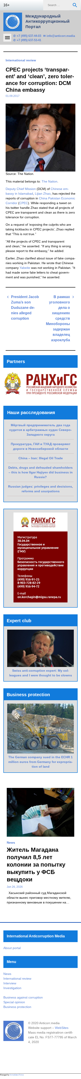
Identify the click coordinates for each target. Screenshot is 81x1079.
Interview (9, 983)
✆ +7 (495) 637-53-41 (27, 40)
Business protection (17, 1007)
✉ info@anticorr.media (59, 36)
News (11, 842)
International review (21, 60)
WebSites (61, 1028)
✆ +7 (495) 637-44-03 (27, 36)
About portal (12, 948)
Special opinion (14, 1002)
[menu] (7, 38)
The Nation (49, 181)
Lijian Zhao (43, 193)
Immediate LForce (17, 1075)
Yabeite (25, 268)
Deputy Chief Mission (21, 189)
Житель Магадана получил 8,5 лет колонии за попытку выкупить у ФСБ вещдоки (36, 864)
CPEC (23, 203)
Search (75, 5)
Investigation (12, 988)
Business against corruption (23, 997)
